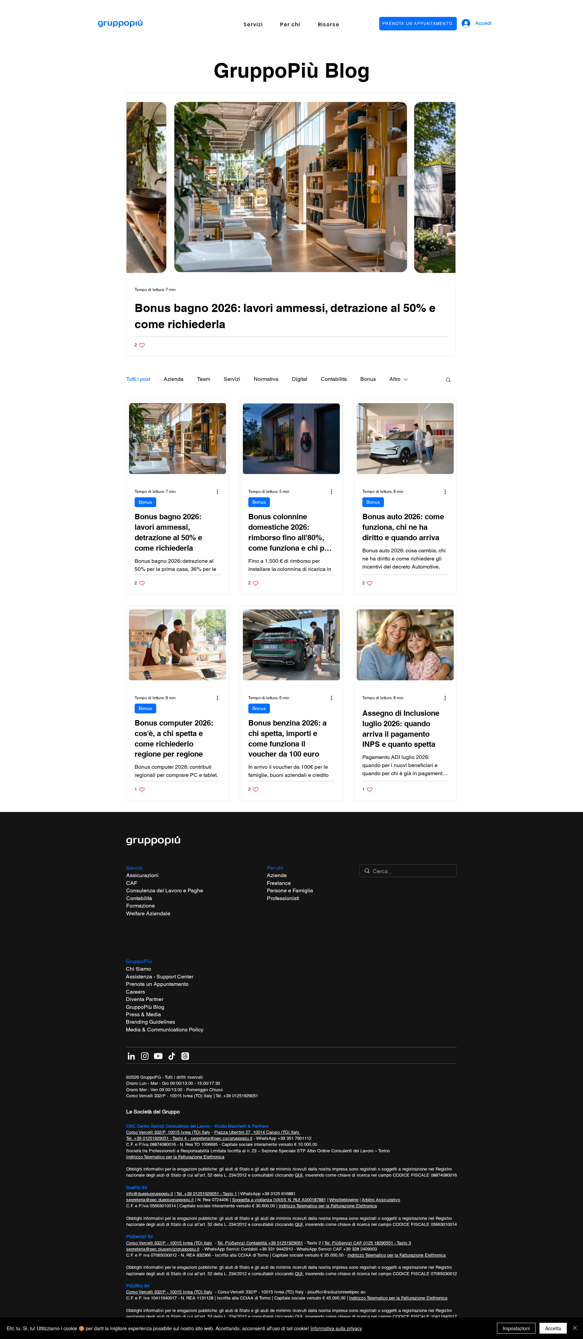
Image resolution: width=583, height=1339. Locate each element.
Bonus (368, 379)
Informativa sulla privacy (336, 1328)
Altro (394, 379)
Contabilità (334, 379)
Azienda (174, 379)
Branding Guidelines (150, 1022)
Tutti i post (138, 379)
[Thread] (185, 1056)
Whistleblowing (343, 1199)
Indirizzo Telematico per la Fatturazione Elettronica (175, 1156)
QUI (299, 1175)
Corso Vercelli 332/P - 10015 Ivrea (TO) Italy (169, 1095)
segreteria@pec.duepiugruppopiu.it (160, 1199)
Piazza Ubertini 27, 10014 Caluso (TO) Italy (257, 1132)
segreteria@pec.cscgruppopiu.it (221, 1138)
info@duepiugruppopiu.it (149, 1193)
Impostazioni (516, 1328)
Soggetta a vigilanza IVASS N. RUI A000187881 (279, 1199)
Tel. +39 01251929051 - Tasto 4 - (158, 1138)
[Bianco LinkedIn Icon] (131, 1056)
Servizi (232, 379)
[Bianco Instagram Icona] (145, 1056)
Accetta (553, 1328)
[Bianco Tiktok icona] (172, 1056)
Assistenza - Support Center (159, 976)
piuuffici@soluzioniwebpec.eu (336, 1291)
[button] (253, 24)
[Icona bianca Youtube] (158, 1056)
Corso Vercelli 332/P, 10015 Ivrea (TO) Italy (168, 1132)
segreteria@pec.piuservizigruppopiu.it (162, 1249)
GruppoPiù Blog (145, 1007)
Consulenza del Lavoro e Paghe (164, 890)
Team (203, 379)
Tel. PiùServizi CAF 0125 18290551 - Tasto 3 (367, 1242)
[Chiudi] (575, 1328)
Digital (299, 379)
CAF (131, 883)
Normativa (266, 379)
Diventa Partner (144, 999)
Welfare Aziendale (148, 913)
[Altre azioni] (220, 492)
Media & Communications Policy (164, 1029)
